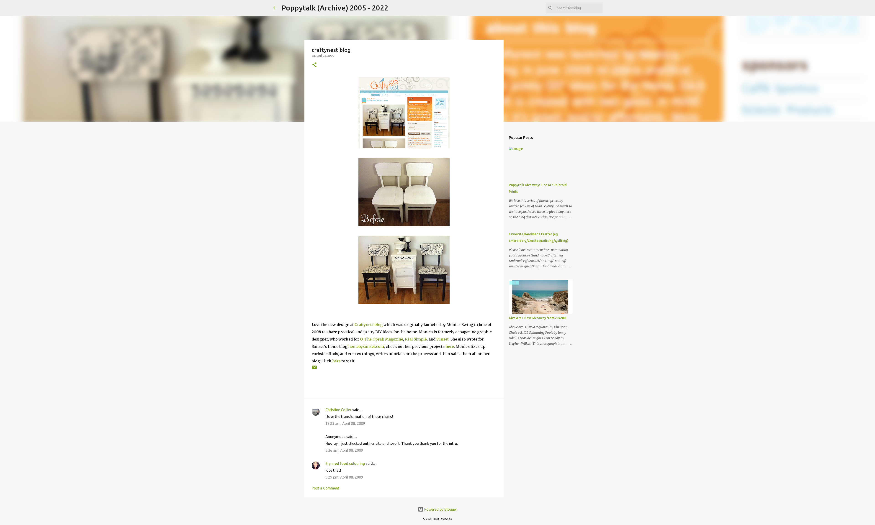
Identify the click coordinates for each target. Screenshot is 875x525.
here (449, 346)
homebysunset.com (366, 346)
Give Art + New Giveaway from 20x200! (537, 318)
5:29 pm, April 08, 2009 (344, 477)
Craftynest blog (369, 324)
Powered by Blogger (440, 509)
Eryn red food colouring (345, 463)
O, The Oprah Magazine (381, 339)
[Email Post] (314, 369)
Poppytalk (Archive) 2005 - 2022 (334, 8)
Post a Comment (325, 488)
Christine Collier (338, 410)
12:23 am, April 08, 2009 (345, 423)
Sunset (442, 339)
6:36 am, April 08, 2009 (344, 450)
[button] (314, 65)
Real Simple (416, 339)
